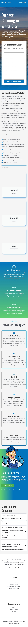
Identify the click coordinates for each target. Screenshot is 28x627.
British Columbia (14, 609)
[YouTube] (18, 567)
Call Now (8, 485)
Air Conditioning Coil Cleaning (14, 586)
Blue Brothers (6, 2)
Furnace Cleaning (14, 584)
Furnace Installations (14, 588)
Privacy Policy (22, 621)
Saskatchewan (14, 607)
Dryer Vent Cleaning (14, 583)
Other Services (14, 590)
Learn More (14, 193)
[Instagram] (15, 567)
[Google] (9, 567)
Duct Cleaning (14, 581)
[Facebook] (12, 567)
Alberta (14, 611)
